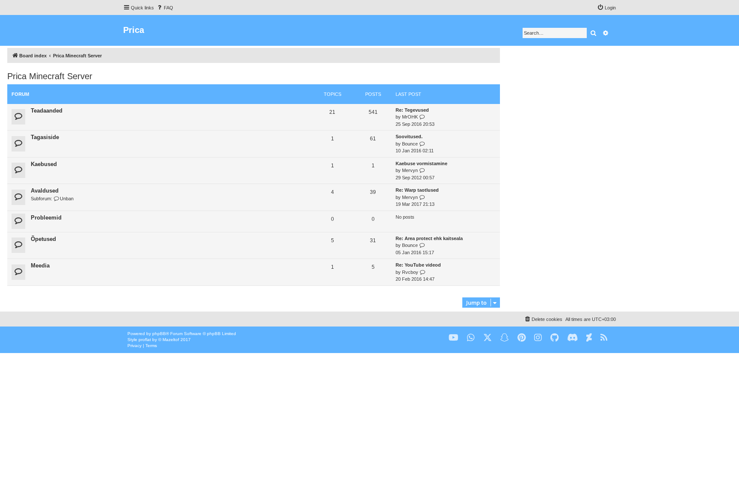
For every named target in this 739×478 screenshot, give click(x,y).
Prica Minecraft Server (49, 76)
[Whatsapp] (471, 337)
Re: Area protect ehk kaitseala (429, 238)
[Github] (554, 337)
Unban (67, 198)
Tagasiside (45, 137)
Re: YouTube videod (418, 264)
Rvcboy (410, 272)
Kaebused (44, 164)
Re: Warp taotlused (417, 190)
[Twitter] (487, 337)
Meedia (40, 265)
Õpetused (43, 239)
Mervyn (410, 170)
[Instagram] (538, 337)
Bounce (410, 143)
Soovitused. (409, 136)
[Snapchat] (504, 337)
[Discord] (572, 337)
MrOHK (410, 116)
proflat (145, 339)
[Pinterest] (521, 337)
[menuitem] (164, 8)
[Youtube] (453, 337)
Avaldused (45, 190)
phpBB (159, 333)
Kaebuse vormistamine (421, 163)
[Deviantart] (589, 337)
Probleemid (46, 217)
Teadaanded (46, 110)
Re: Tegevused (412, 110)
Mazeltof (171, 339)
